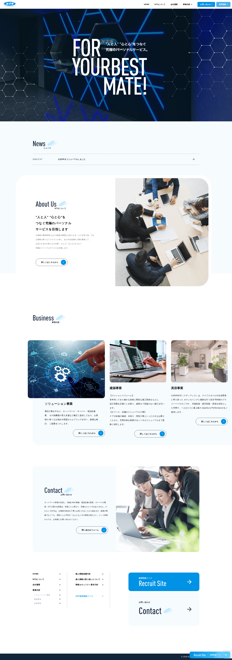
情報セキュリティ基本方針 (87, 585)
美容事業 (37, 603)
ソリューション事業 (42, 595)
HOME (146, 4)
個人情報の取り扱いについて (88, 579)
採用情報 (222, 4)
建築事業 (37, 599)
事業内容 (186, 4)
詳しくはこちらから (49, 262)
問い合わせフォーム (90, 530)
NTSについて (160, 4)
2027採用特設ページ (84, 596)
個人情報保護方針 (83, 574)
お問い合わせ (205, 4)
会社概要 (174, 4)
